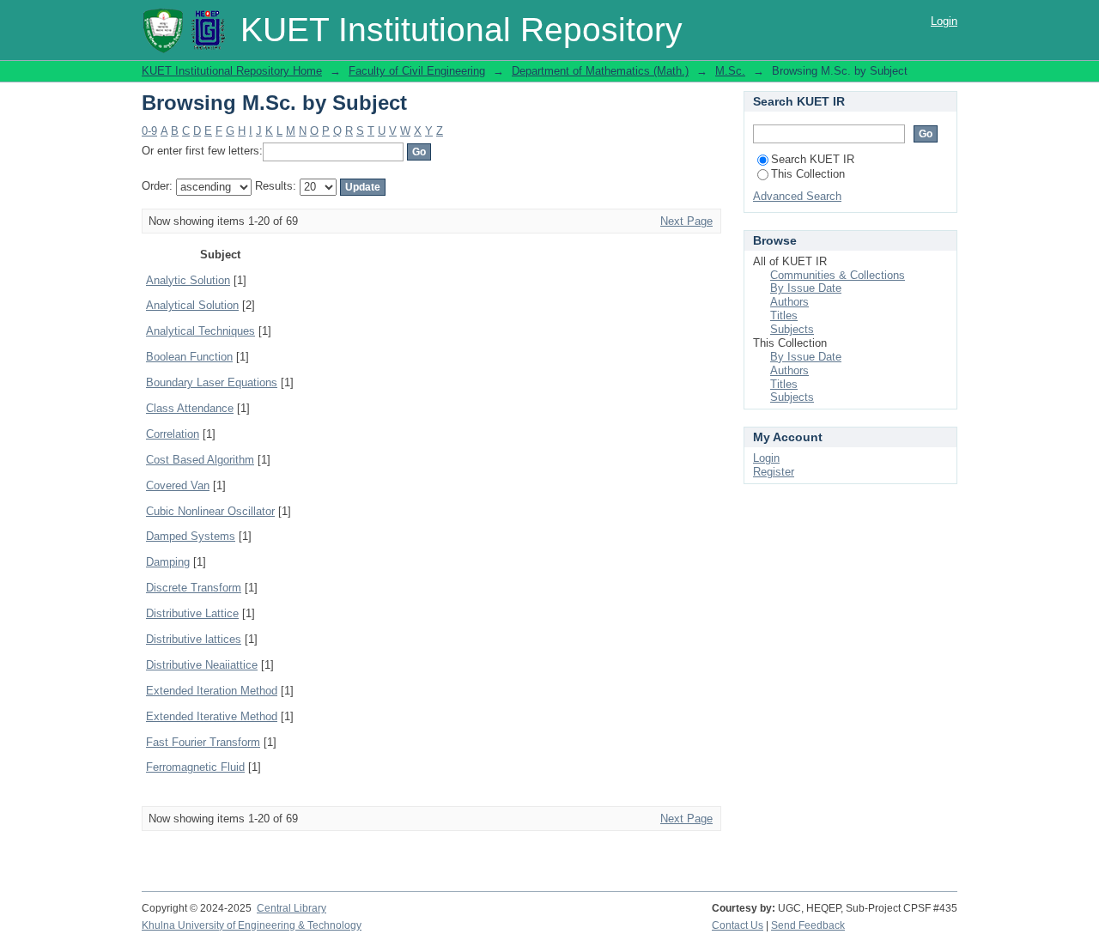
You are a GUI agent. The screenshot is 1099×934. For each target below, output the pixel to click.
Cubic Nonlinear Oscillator (210, 511)
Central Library (291, 908)
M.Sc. (730, 70)
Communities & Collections (837, 275)
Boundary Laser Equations (211, 382)
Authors (789, 301)
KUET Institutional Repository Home (232, 70)
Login (944, 21)
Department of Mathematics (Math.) (600, 70)
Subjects (792, 329)
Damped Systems (190, 536)
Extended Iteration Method (211, 690)
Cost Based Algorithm (200, 459)
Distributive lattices (193, 639)
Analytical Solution (192, 305)
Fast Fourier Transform (203, 742)
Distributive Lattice (192, 613)
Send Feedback (808, 925)
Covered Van (177, 485)
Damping (168, 561)
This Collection (808, 173)
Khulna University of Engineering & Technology (251, 925)
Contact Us (737, 925)
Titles (784, 315)
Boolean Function (189, 356)
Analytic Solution (188, 280)
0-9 (149, 130)
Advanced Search (797, 196)
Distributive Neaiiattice (202, 664)
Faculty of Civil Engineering (417, 70)
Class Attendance (190, 408)
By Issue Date (805, 288)
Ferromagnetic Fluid (195, 767)
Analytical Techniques (200, 330)
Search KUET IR (812, 159)
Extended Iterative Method (211, 716)
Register (773, 471)
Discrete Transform (193, 587)
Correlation (172, 434)
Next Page (686, 221)
